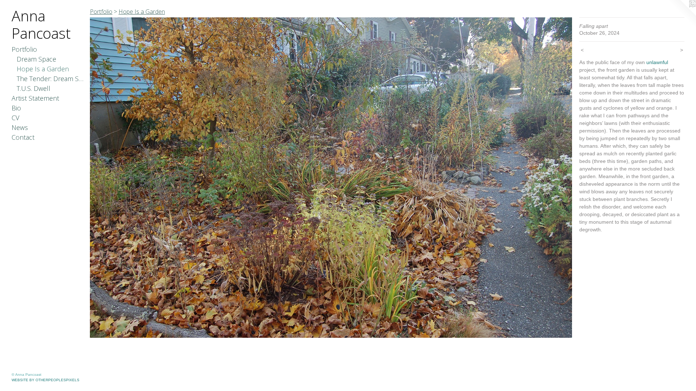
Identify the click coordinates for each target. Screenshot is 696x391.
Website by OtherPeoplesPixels (45, 380)
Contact (23, 137)
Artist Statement (35, 98)
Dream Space (36, 59)
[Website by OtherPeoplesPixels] (681, 14)
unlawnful (657, 62)
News (20, 127)
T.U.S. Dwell (33, 88)
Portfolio (24, 49)
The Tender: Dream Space (50, 78)
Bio (16, 108)
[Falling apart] (331, 177)
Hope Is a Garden (43, 68)
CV (15, 117)
